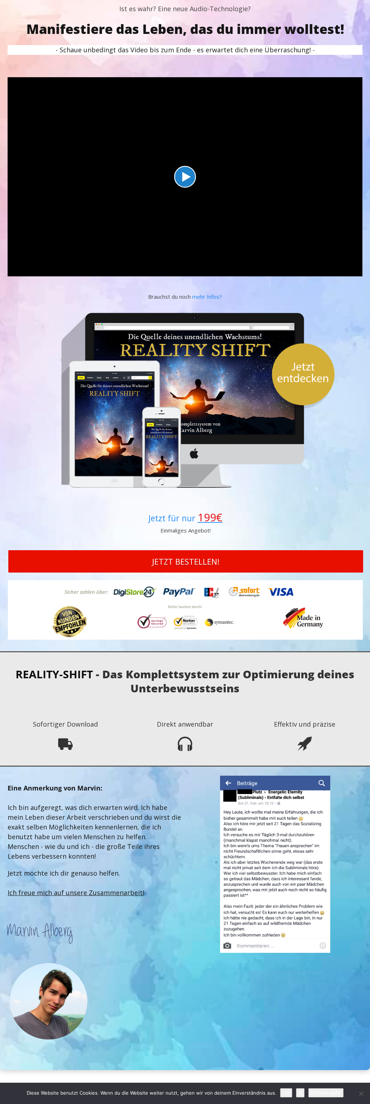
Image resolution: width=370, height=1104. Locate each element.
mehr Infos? (207, 296)
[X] (361, 1093)
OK (286, 1093)
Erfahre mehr (326, 1093)
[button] (185, 177)
